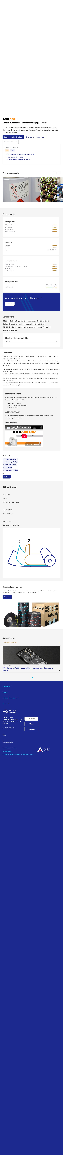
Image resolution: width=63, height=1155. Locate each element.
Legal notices (7, 751)
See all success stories (10, 642)
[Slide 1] (30, 677)
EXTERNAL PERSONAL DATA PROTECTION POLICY (19, 754)
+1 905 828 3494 (9, 728)
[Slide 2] (32, 677)
